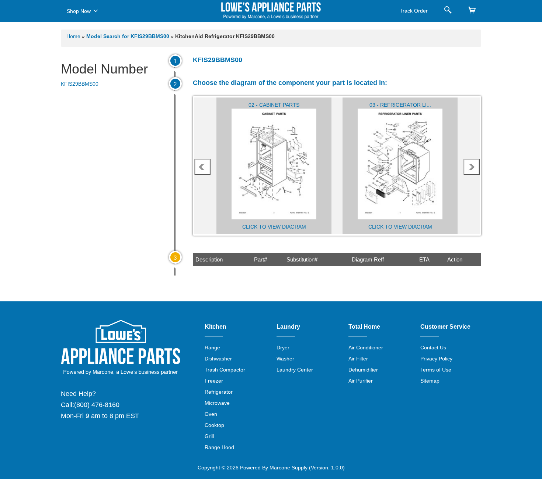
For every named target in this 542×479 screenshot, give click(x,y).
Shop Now (79, 11)
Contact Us (433, 347)
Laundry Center (295, 370)
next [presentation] (472, 167)
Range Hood (219, 447)
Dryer (283, 347)
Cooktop (214, 425)
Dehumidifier (363, 370)
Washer (285, 359)
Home (73, 36)
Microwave (217, 403)
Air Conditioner (365, 347)
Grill (209, 436)
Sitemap (429, 381)
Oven (211, 414)
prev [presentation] (202, 167)
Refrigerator (219, 392)
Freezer (214, 381)
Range (212, 347)
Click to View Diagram (274, 227)
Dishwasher (218, 359)
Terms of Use (435, 370)
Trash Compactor (225, 370)
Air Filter (358, 359)
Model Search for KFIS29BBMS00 (128, 36)
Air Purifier (360, 381)
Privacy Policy (436, 359)
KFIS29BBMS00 (79, 84)
